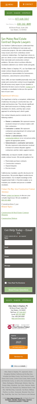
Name (6, 238)
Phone (7, 256)
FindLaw (26, 401)
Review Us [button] (18, 356)
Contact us (29, 87)
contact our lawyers (13, 195)
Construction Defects (9, 218)
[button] (35, 389)
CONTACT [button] (29, 4)
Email (7, 247)
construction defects (12, 138)
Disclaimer (8, 280)
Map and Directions (18, 318)
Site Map (14, 399)
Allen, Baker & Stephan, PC (14, 398)
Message (7, 265)
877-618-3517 (22, 18)
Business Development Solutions (20, 400)
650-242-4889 (24, 23)
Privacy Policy (22, 399)
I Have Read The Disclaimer (17, 283)
